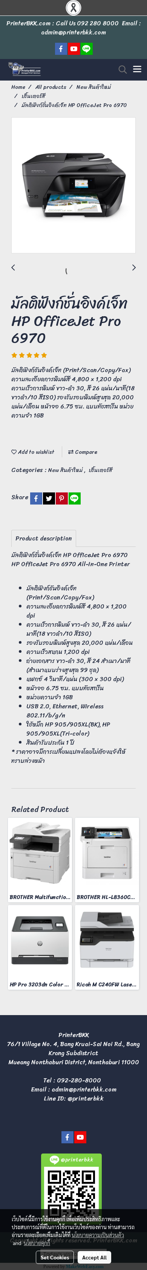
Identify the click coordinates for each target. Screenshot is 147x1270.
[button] (120, 69)
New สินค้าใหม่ (66, 470)
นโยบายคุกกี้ (37, 1242)
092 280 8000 (98, 23)
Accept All (94, 1257)
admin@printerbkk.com (84, 1089)
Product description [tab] (43, 538)
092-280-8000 (79, 1080)
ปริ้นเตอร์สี (100, 470)
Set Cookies (55, 1257)
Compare (85, 452)
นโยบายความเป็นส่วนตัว (98, 1234)
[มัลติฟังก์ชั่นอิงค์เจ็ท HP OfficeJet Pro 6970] (73, 186)
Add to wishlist (35, 452)
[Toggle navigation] (137, 69)
